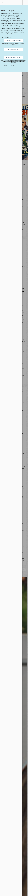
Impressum (11, 65)
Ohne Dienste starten (14, 40)
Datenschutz (4, 65)
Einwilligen (14, 49)
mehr (11, 37)
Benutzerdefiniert (14, 57)
